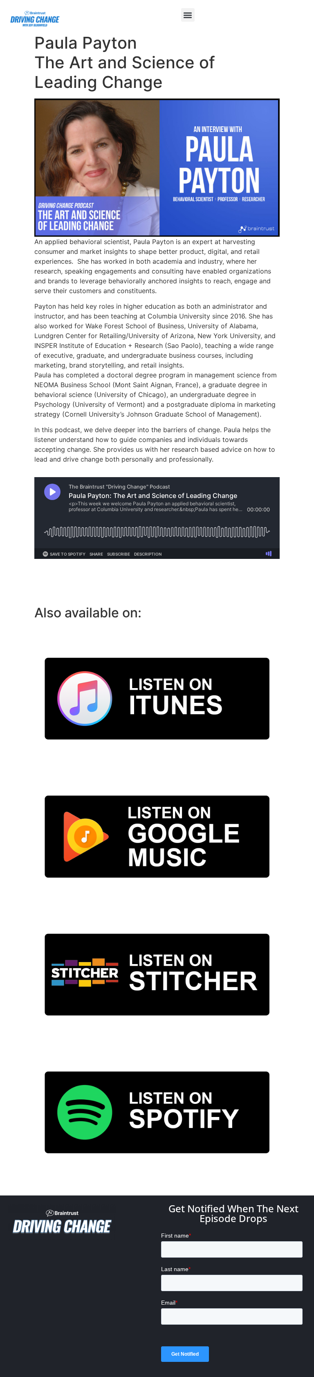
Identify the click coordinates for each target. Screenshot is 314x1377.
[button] (188, 15)
